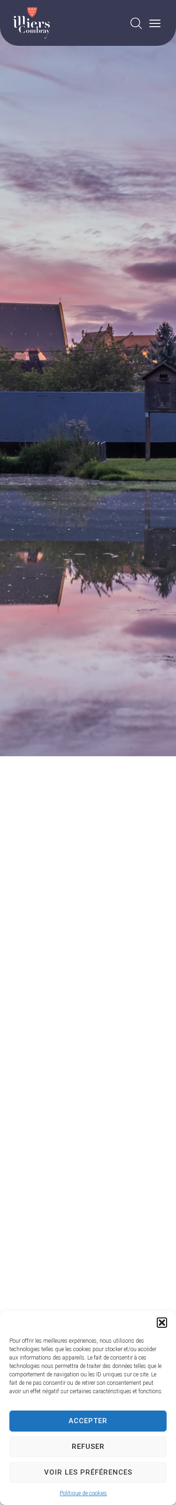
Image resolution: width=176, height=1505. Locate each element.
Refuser (88, 1446)
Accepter (88, 1421)
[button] (162, 1322)
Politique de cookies (83, 1493)
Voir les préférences (88, 1472)
